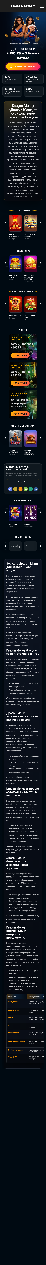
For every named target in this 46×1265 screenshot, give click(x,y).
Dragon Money (23, 6)
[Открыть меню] (42, 6)
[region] (23, 229)
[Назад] (6, 222)
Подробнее (23, 482)
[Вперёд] (40, 222)
